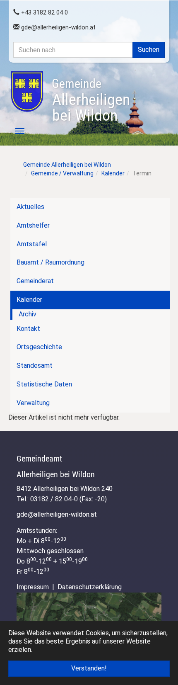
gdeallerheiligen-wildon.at (57, 27)
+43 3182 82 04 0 (43, 12)
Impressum (33, 587)
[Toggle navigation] (15, 131)
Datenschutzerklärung (90, 587)
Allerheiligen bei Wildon (91, 100)
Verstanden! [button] (89, 668)
